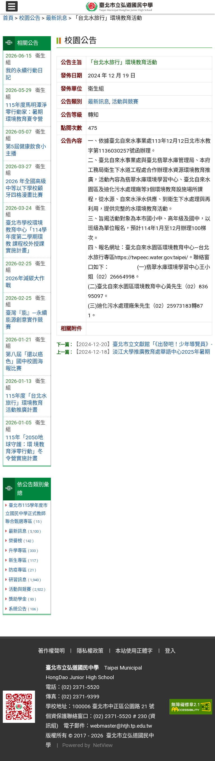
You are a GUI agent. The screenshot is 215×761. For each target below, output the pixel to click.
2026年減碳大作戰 (25, 282)
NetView (103, 745)
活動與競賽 (27, 589)
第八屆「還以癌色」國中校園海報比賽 (24, 361)
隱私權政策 (90, 651)
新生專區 (23, 560)
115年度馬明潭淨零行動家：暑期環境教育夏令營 (26, 112)
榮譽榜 (21, 540)
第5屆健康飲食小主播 (26, 150)
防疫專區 (22, 570)
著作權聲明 (51, 651)
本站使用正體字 (134, 651)
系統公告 (23, 608)
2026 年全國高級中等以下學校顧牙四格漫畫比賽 (26, 188)
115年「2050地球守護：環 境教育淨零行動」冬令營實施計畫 (25, 448)
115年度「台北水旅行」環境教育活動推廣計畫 (26, 403)
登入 (170, 651)
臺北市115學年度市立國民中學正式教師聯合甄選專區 (26, 513)
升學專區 (23, 550)
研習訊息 (25, 579)
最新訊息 (25, 531)
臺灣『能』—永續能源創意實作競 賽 (26, 320)
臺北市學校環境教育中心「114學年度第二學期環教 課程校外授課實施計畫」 (26, 237)
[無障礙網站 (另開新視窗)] (190, 706)
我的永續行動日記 (24, 74)
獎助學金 (22, 599)
